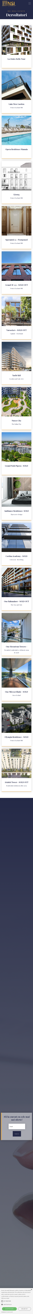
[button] (16, 1304)
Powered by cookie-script (7, 1312)
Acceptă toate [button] (9, 1309)
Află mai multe (5, 1298)
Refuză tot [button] (24, 1309)
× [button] (31, 1289)
